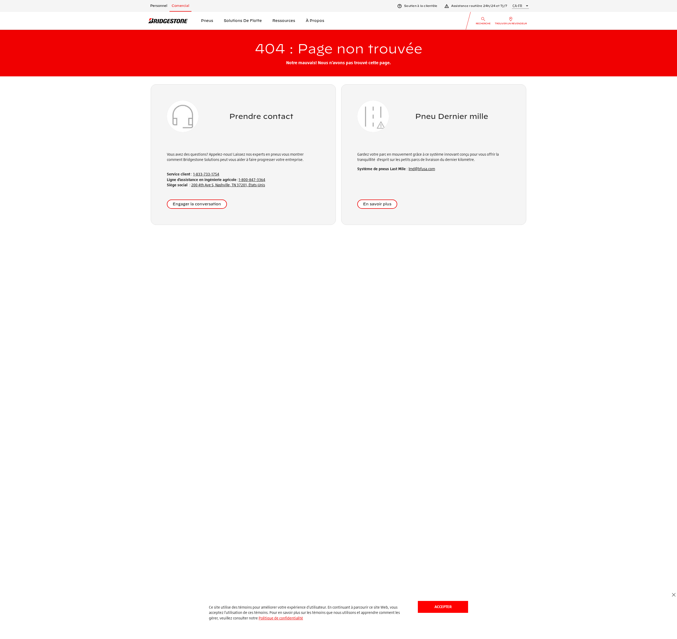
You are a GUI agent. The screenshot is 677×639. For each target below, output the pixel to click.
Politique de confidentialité (281, 618)
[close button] (673, 595)
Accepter (443, 606)
